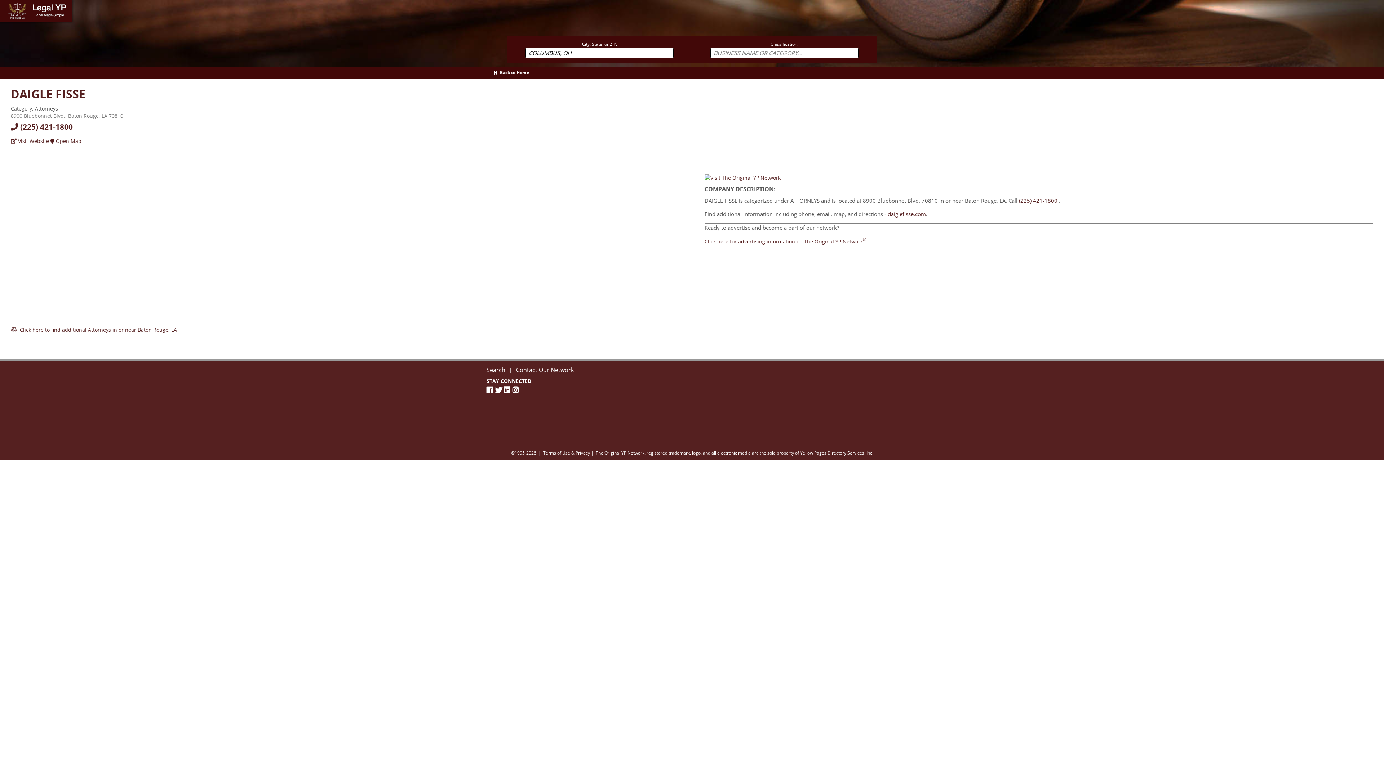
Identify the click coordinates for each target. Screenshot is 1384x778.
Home (7, 3)
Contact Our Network (545, 370)
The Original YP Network (620, 453)
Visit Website (33, 141)
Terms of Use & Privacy (566, 453)
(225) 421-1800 (45, 127)
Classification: (784, 44)
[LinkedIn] (508, 390)
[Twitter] (499, 390)
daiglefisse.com (907, 214)
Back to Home (513, 73)
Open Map (67, 141)
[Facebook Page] (491, 390)
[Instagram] (517, 390)
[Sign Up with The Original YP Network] (743, 177)
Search (496, 370)
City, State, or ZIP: (599, 44)
